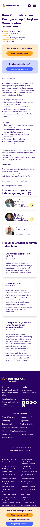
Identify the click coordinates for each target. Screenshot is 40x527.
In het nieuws (27, 390)
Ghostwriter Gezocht (8, 497)
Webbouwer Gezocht (8, 505)
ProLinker (21, 381)
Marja (18, 228)
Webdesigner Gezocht (9, 494)
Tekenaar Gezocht (26, 484)
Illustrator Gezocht (26, 481)
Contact (27, 450)
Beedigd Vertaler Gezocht (10, 466)
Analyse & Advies (26, 424)
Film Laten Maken (26, 466)
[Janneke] (9, 203)
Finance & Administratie (7, 436)
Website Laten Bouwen (28, 489)
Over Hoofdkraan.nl (10, 390)
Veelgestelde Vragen (10, 392)
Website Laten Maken (27, 492)
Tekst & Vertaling (8, 417)
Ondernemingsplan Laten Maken (28, 475)
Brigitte (17, 214)
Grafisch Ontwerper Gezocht (11, 502)
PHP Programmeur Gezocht (10, 469)
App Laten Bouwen (8, 486)
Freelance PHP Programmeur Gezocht (28, 462)
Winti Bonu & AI (13, 283)
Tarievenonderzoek (29, 392)
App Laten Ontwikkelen (9, 462)
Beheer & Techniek (23, 429)
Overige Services (26, 434)
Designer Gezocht (7, 500)
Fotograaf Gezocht (27, 459)
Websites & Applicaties (11, 431)
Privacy (12, 447)
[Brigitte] (9, 217)
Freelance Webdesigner (9, 474)
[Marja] (9, 231)
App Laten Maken (7, 492)
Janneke (17, 200)
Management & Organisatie (26, 419)
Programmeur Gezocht (28, 486)
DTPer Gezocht (25, 494)
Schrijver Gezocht (26, 497)
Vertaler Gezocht (7, 484)
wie (27, 157)
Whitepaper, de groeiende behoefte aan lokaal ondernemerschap (18, 325)
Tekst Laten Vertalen (8, 481)
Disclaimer (19, 447)
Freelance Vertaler (26, 469)
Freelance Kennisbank (10, 402)
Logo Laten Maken (26, 500)
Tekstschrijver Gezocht (9, 459)
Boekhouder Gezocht (27, 502)
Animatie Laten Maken (9, 478)
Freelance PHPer (7, 471)
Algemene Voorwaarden (16, 450)
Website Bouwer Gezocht (28, 505)
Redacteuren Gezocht (27, 478)
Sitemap (27, 447)
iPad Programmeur (8, 489)
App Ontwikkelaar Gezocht (29, 471)
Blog (4, 395)
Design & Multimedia (10, 427)
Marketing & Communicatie (7, 422)
